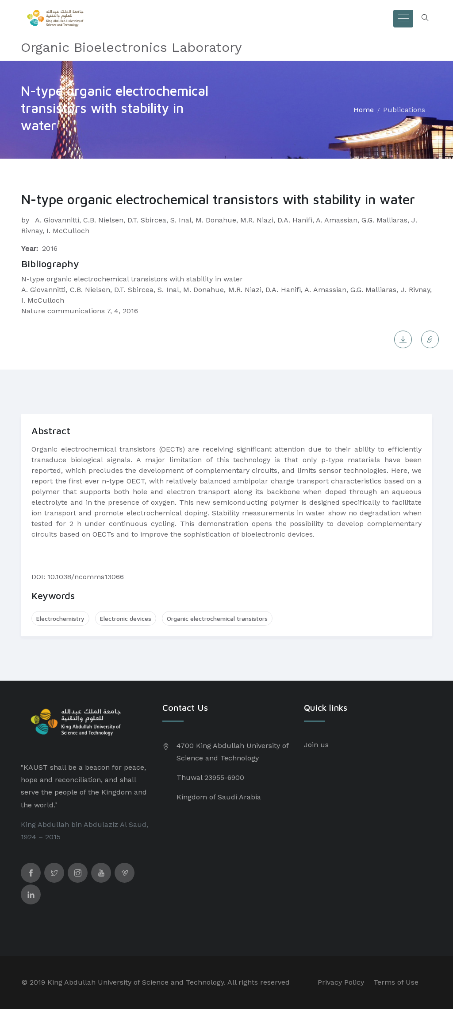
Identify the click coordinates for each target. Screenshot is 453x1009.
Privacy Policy (341, 982)
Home (363, 109)
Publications (404, 109)
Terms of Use (395, 982)
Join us (316, 744)
